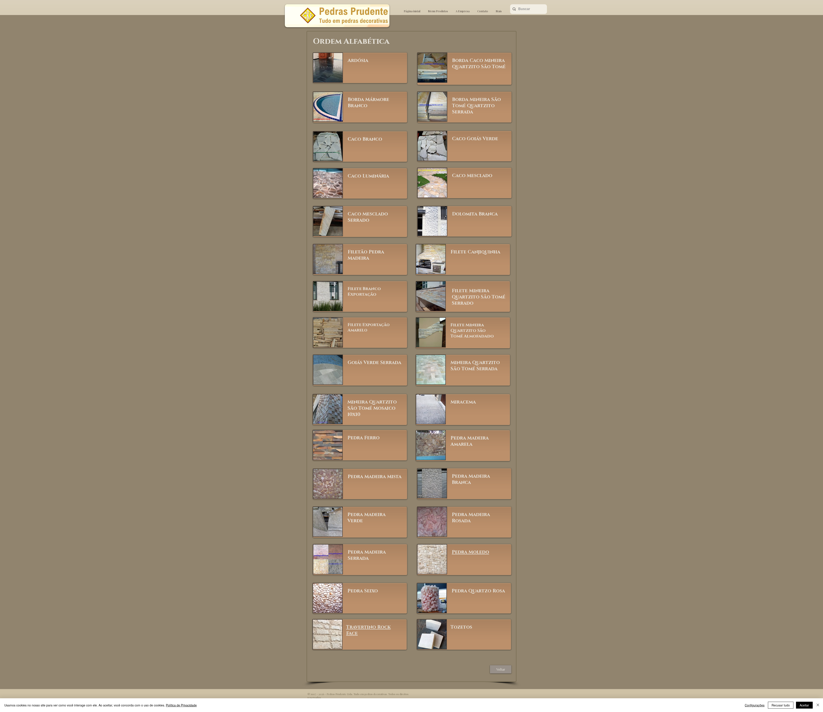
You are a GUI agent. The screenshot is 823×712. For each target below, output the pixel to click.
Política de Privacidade (181, 705)
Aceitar (804, 705)
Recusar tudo (781, 705)
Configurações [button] (754, 705)
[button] (438, 9)
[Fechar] (817, 705)
